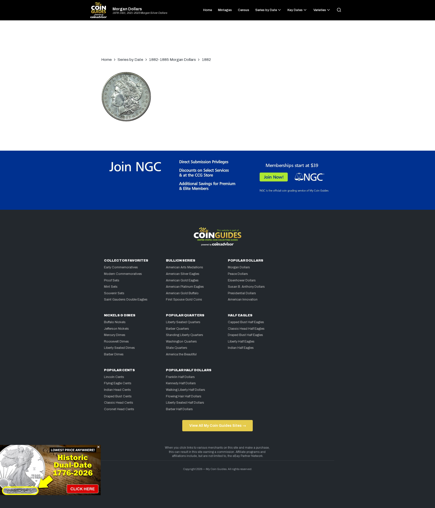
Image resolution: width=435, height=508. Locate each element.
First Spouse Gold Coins (184, 299)
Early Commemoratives (121, 267)
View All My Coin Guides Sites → (217, 426)
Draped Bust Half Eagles (245, 335)
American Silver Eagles (182, 274)
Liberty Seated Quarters (183, 322)
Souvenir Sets (114, 293)
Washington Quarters (181, 341)
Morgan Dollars (127, 9)
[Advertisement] (217, 41)
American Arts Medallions (184, 267)
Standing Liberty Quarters (184, 335)
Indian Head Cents (117, 390)
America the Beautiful (181, 354)
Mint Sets (111, 286)
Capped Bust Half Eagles (246, 322)
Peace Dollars (238, 274)
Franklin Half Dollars (180, 377)
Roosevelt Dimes (116, 341)
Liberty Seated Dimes (119, 348)
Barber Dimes (114, 354)
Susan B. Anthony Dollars (246, 286)
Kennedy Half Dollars (181, 383)
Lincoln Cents (114, 377)
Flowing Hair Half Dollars (183, 396)
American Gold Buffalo (182, 293)
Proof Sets (111, 280)
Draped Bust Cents (118, 396)
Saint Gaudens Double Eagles (126, 299)
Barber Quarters (177, 328)
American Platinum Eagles (185, 286)
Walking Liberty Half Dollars (185, 390)
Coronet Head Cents (119, 409)
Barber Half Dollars (179, 409)
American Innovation (243, 299)
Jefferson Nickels (116, 328)
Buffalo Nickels (115, 322)
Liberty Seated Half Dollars (185, 402)
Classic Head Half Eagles (246, 328)
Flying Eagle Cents (117, 383)
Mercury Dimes (114, 335)
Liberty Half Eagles (241, 341)
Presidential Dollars (242, 293)
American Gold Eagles (182, 280)
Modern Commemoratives (123, 274)
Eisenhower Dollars (242, 280)
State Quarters (176, 348)
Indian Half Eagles (241, 348)
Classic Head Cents (118, 402)
